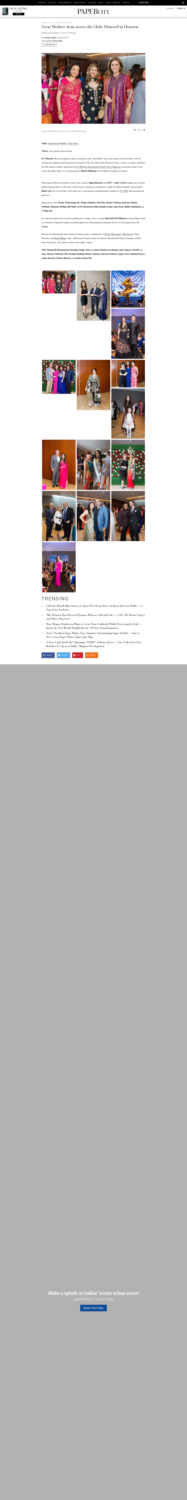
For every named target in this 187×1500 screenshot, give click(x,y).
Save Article (50, 45)
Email (92, 655)
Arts (101, 3)
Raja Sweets (127, 234)
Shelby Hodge (50, 37)
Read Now (18, 14)
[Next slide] (144, 130)
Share (49, 655)
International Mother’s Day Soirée (63, 143)
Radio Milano (60, 238)
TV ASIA (124, 190)
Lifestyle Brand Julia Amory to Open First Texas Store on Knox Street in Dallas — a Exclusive (94, 608)
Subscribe (144, 3)
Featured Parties (62, 23)
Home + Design (113, 3)
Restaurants (65, 3)
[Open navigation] (183, 2)
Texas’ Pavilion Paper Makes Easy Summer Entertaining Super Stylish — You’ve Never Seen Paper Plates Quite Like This (93, 635)
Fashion (42, 3)
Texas (180, 8)
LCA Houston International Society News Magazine (98, 166)
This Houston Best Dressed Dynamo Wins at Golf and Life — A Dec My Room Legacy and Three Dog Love (95, 617)
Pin (78, 655)
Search (170, 8)
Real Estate (80, 3)
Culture (92, 3)
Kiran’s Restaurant (113, 234)
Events (125, 3)
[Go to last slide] (134, 130)
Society (52, 3)
